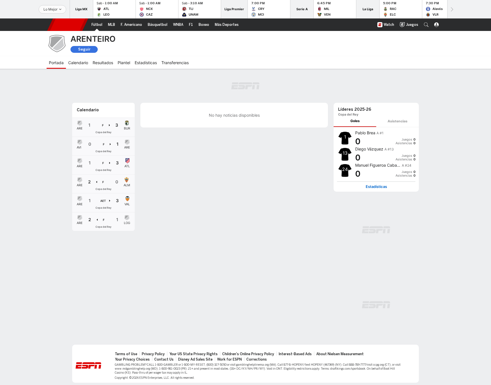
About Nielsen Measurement (340, 354)
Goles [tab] (355, 121)
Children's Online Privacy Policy (248, 354)
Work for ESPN (229, 359)
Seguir (84, 49)
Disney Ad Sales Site (195, 359)
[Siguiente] (451, 9)
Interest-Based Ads (295, 354)
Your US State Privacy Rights (193, 354)
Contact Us (164, 359)
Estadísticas (376, 187)
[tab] (355, 121)
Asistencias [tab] (397, 121)
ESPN (67, 24)
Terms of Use (126, 354)
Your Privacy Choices (132, 359)
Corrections (256, 359)
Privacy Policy (153, 354)
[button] (426, 24)
